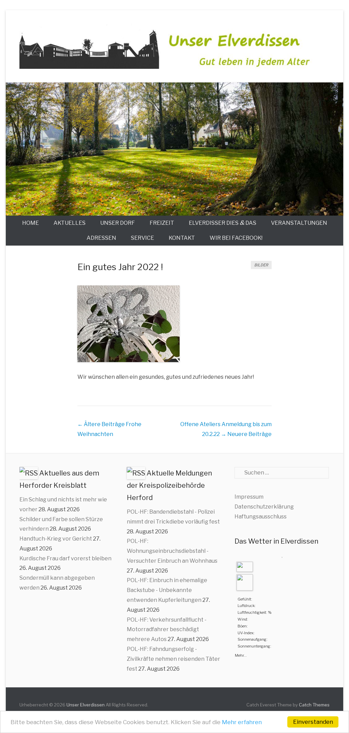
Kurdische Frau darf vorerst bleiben (65, 558)
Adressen (101, 238)
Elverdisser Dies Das (222, 222)
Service (142, 238)
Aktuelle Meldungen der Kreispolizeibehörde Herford (169, 485)
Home (30, 223)
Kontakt (182, 238)
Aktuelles (70, 223)
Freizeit (162, 223)
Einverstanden (313, 721)
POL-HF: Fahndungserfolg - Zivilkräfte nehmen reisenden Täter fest (173, 659)
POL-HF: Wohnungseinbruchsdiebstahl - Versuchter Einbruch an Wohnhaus (172, 551)
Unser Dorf (117, 223)
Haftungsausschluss (260, 516)
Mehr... (241, 654)
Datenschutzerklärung (264, 506)
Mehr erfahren (242, 722)
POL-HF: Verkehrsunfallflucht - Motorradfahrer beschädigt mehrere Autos (167, 630)
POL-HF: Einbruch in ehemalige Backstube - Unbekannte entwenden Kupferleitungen (167, 590)
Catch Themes (314, 704)
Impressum (248, 497)
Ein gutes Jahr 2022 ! (120, 267)
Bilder (261, 265)
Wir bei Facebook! (236, 238)
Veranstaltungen (299, 223)
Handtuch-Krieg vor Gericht (55, 538)
